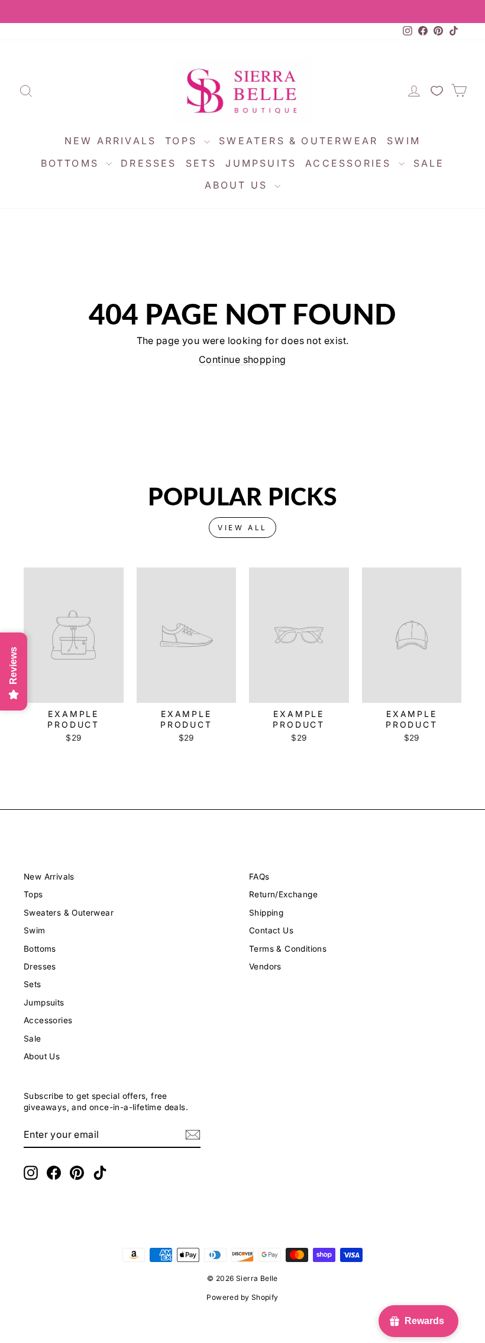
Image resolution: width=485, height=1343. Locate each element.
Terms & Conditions (287, 948)
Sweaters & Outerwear (298, 141)
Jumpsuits (260, 163)
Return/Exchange (283, 894)
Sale (429, 163)
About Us (238, 185)
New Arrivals (110, 141)
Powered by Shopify (242, 1297)
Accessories (350, 163)
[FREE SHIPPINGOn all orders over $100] (242, 11)
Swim (404, 141)
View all (242, 527)
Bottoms (72, 163)
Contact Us (271, 930)
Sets (201, 163)
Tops (183, 141)
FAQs (259, 876)
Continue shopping (242, 359)
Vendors (265, 966)
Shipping (266, 912)
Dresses (148, 163)
